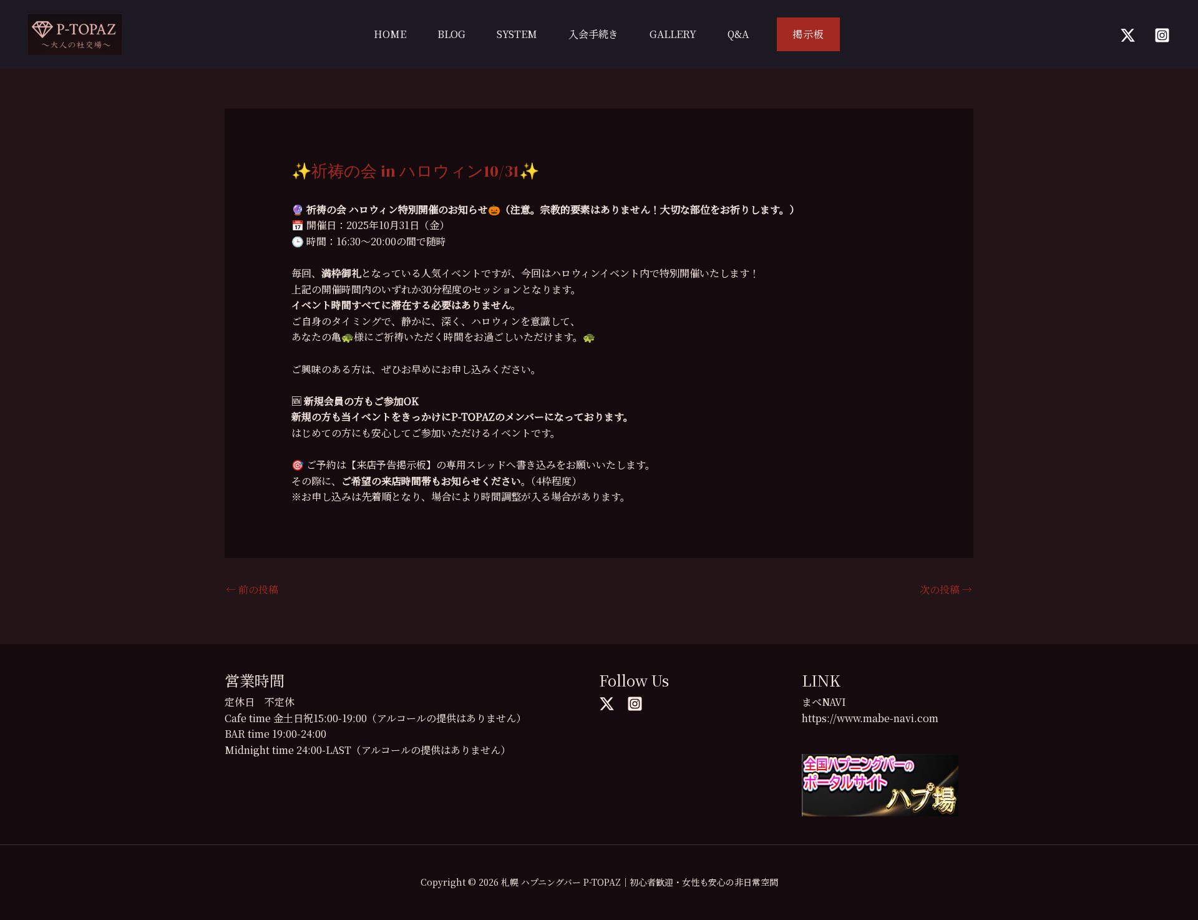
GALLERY (673, 34)
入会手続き (593, 34)
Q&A (738, 34)
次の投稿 (946, 589)
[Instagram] (1162, 35)
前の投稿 (252, 589)
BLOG (451, 34)
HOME (390, 34)
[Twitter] (1128, 35)
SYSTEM (517, 34)
